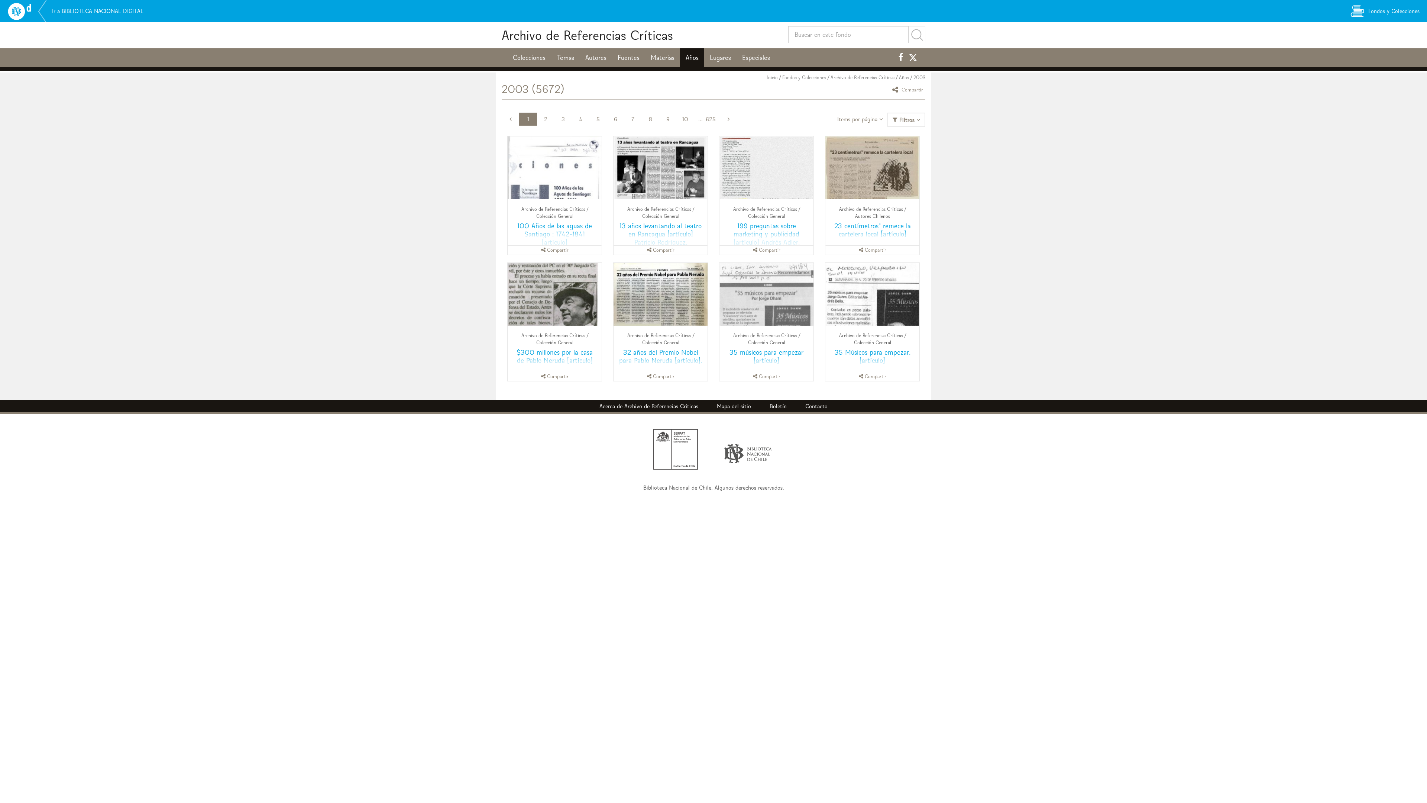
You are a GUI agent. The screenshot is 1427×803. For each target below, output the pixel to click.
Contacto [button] (816, 406)
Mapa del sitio (734, 406)
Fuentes (629, 58)
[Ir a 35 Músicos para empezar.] (872, 294)
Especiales (756, 58)
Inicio (772, 77)
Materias (662, 58)
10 (685, 119)
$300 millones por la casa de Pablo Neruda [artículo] (555, 356)
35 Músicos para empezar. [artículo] (872, 356)
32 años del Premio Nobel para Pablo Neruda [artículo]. (660, 356)
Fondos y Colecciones (804, 77)
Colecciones (529, 58)
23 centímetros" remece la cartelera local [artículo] (872, 230)
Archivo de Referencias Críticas (587, 35)
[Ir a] (872, 167)
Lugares (720, 58)
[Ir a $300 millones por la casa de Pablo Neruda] (555, 294)
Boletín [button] (778, 406)
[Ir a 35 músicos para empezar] (766, 294)
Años (692, 58)
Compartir (911, 89)
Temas (565, 58)
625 (711, 119)
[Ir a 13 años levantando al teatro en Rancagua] (661, 167)
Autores (595, 58)
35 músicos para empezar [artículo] (766, 356)
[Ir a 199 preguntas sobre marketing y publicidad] (766, 167)
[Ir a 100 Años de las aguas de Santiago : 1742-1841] (555, 167)
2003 (919, 77)
